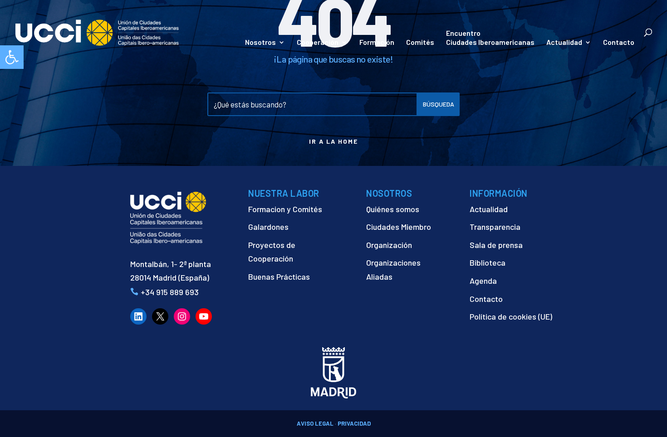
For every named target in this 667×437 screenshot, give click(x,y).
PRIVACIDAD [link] (354, 423)
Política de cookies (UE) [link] (511, 316)
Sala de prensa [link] (496, 245)
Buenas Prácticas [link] (279, 277)
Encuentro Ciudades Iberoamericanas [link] (490, 37)
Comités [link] (420, 42)
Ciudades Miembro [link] (398, 227)
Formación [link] (376, 42)
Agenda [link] (483, 281)
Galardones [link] (268, 227)
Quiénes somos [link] (392, 209)
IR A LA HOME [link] (333, 141)
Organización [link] (389, 245)
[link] (12, 57)
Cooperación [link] (317, 42)
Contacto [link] (618, 42)
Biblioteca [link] (487, 262)
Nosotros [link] (260, 42)
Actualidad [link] (564, 42)
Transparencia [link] (495, 227)
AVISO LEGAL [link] (315, 423)
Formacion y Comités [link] (285, 209)
